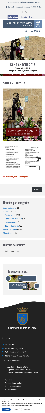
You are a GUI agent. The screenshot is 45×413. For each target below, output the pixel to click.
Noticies (20, 71)
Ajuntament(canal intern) (17, 367)
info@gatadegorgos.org (31, 2)
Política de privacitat (13, 383)
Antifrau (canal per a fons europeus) (22, 372)
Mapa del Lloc (11, 389)
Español (24, 17)
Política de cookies (13, 386)
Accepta (6, 409)
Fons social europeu (13, 219)
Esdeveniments (9, 208)
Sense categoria (30, 71)
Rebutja (16, 409)
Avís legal (9, 380)
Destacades (10, 215)
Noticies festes (11, 222)
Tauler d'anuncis (12, 226)
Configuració (26, 409)
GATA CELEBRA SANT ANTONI (19, 285)
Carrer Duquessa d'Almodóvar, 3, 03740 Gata (25, 7)
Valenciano (13, 17)
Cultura (21, 278)
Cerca (36, 189)
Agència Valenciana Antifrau (19, 370)
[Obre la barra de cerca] (26, 31)
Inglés (31, 17)
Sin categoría (8, 233)
